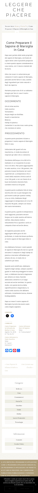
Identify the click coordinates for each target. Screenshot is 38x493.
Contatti (19, 440)
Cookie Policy (19, 444)
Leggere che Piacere (19, 10)
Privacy (19, 448)
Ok (10, 488)
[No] (36, 485)
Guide (19, 410)
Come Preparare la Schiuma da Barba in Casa (10, 328)
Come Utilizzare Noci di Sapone (24, 327)
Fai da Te (19, 401)
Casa (19, 393)
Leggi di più (24, 488)
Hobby (19, 414)
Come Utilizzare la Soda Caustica (11, 338)
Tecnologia (19, 422)
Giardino (19, 405)
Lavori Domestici (19, 418)
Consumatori (19, 397)
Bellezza (19, 389)
